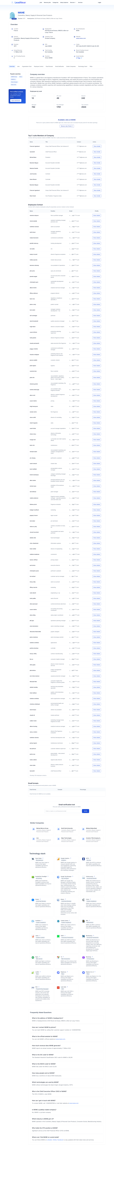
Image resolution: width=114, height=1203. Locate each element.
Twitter (55, 1140)
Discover (72, 2)
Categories (55, 2)
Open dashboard (15, 100)
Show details (97, 146)
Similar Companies (71, 66)
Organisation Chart (27, 66)
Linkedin (49, 1140)
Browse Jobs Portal (66, 126)
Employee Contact (38, 66)
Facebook (60, 1140)
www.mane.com (81, 38)
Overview (12, 66)
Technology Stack (82, 66)
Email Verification (59, 66)
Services (80, 2)
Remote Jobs (47, 2)
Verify (85, 811)
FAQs (91, 66)
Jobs (41, 2)
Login (99, 2)
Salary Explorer (64, 2)
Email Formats (49, 66)
